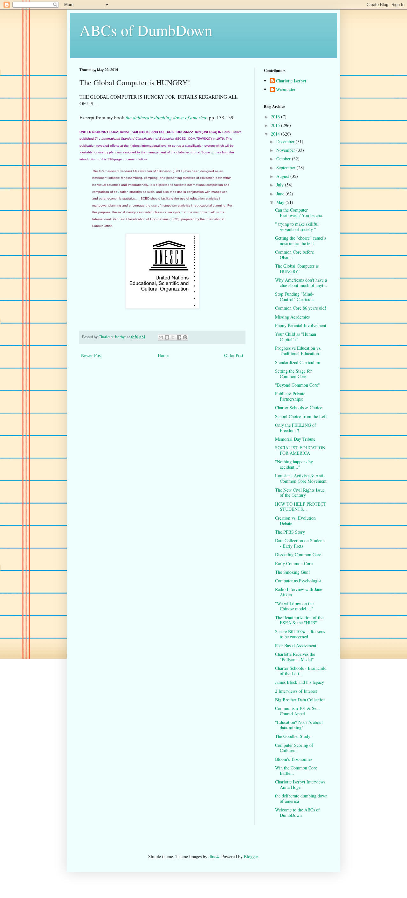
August (283, 176)
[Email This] (161, 337)
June (281, 194)
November (286, 150)
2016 (276, 117)
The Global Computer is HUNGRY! (297, 268)
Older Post (233, 355)
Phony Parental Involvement (300, 325)
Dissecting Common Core (298, 554)
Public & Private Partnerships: (290, 396)
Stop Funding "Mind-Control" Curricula (294, 296)
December (286, 141)
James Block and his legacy (299, 682)
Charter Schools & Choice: (299, 407)
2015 (276, 125)
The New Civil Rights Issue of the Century (300, 492)
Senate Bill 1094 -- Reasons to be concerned (300, 634)
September (286, 168)
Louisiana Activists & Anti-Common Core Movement (301, 478)
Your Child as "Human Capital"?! (295, 336)
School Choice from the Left (301, 416)
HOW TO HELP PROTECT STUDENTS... (300, 506)
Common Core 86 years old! (300, 308)
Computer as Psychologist (298, 581)
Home (163, 355)
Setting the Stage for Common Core (293, 373)
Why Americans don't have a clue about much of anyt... (301, 282)
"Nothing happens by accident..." (294, 464)
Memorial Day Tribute (295, 439)
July (280, 185)
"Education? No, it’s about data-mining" (299, 725)
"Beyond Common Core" (297, 385)
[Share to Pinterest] (185, 337)
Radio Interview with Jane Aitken (298, 592)
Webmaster (286, 89)
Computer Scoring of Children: (294, 748)
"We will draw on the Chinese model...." (294, 606)
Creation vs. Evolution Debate (295, 520)
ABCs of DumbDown (145, 30)
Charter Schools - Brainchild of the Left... (301, 671)
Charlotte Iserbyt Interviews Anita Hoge (300, 784)
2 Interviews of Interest (296, 691)
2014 (276, 134)
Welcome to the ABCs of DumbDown (297, 812)
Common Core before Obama (294, 254)
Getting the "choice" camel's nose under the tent (300, 240)
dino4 (214, 856)
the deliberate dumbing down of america (166, 117)
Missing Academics (292, 317)
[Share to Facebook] (179, 337)
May (281, 202)
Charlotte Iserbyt (291, 81)
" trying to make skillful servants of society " (297, 226)
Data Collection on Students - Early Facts (300, 543)
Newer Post (91, 355)
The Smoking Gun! (292, 572)
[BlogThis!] (167, 337)
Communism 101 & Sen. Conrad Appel (297, 711)
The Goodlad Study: (293, 736)
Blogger (251, 856)
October (284, 159)
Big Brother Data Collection (300, 700)
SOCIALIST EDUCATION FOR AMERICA (300, 450)
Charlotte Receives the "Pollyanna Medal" (295, 657)
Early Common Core (294, 563)
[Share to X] (173, 337)
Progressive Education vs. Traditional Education (298, 350)
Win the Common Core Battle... (296, 770)
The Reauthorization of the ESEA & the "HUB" (299, 620)
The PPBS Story (290, 532)
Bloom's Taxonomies (293, 759)
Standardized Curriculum (297, 362)
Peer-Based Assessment (295, 645)
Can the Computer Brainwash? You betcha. (299, 212)
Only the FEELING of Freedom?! (295, 427)
